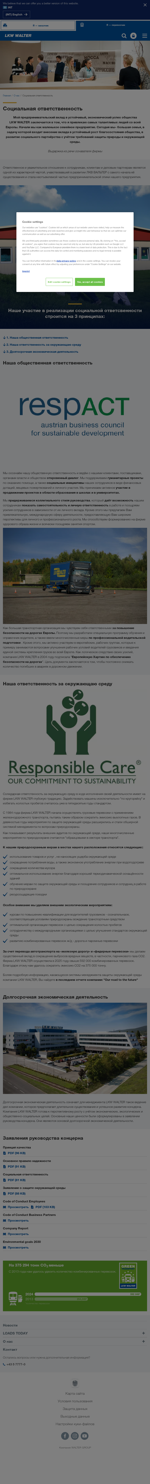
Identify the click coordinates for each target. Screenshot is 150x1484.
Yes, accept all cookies (90, 281)
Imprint (26, 270)
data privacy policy (66, 260)
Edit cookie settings (59, 281)
